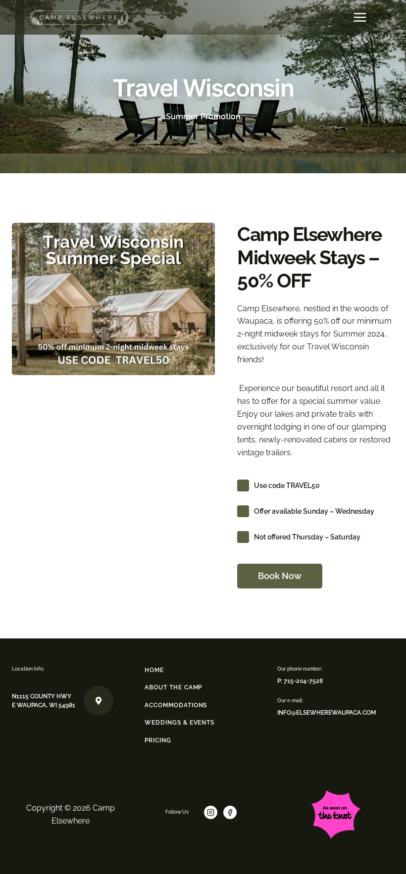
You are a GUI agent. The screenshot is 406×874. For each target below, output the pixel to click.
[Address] (62, 701)
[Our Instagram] (212, 812)
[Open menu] (359, 17)
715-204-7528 (303, 681)
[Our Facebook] (232, 812)
